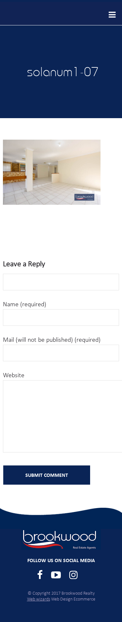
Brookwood (32, 14)
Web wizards (38, 599)
